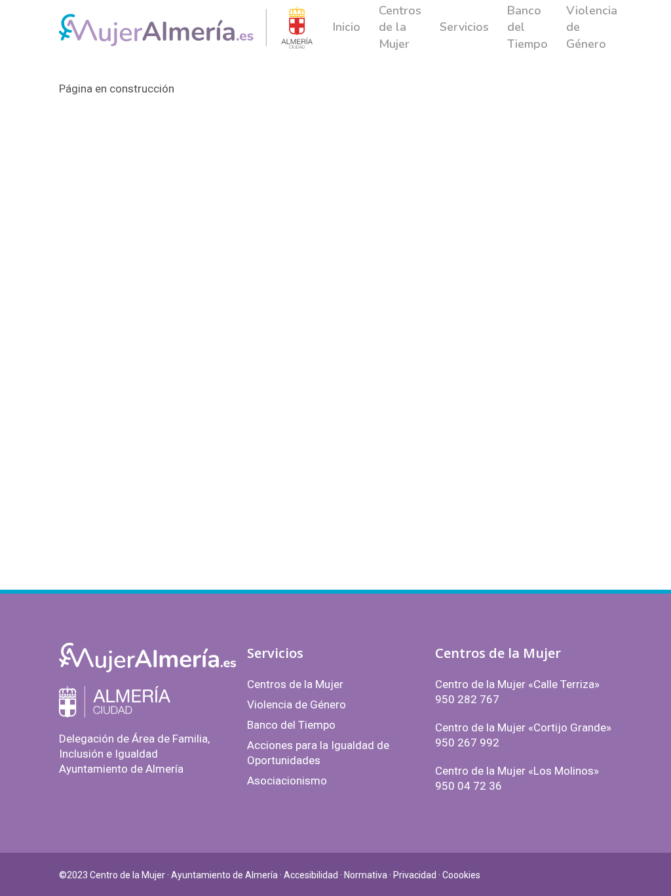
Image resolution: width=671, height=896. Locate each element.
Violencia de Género (296, 704)
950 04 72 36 (468, 785)
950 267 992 (467, 742)
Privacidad (414, 875)
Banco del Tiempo (291, 724)
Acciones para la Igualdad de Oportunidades (318, 753)
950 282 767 (467, 699)
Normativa (365, 875)
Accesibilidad (311, 875)
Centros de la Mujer (295, 684)
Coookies (461, 875)
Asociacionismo (287, 780)
